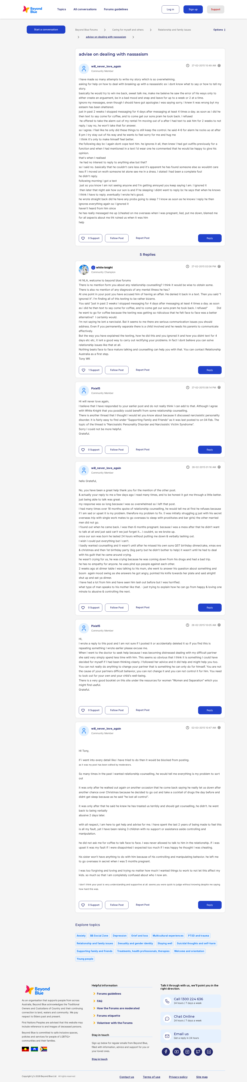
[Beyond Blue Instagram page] (187, 1058)
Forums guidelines (116, 9)
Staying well (165, 943)
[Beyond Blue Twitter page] (198, 1058)
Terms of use (151, 1077)
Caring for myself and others (127, 29)
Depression (120, 935)
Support (215, 9)
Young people (85, 958)
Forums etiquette (108, 1015)
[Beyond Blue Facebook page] (165, 1058)
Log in (170, 9)
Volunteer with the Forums (115, 1023)
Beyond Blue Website (37, 990)
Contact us (126, 1077)
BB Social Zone (99, 935)
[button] (83, 238)
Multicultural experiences (168, 935)
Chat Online (184, 1016)
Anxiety (81, 935)
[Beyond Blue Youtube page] (176, 1058)
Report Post (143, 238)
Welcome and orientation (189, 951)
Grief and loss (139, 935)
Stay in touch (100, 1059)
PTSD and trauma (198, 935)
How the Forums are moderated (118, 1008)
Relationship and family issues (174, 29)
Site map (202, 1077)
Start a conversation (46, 29)
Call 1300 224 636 (188, 999)
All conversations (85, 9)
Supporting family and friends (94, 951)
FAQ (99, 1001)
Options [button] (218, 29)
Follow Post (117, 238)
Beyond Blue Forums (37, 9)
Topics (61, 9)
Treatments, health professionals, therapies (143, 951)
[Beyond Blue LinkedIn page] (208, 1058)
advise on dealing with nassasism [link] (106, 36)
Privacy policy (178, 1077)
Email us (181, 1034)
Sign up (193, 9)
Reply (210, 238)
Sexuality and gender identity (135, 943)
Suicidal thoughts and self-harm (196, 943)
